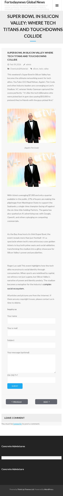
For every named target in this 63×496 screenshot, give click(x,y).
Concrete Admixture (12, 469)
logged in (17, 423)
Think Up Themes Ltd (25, 489)
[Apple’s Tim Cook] (31, 126)
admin (28, 64)
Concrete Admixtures (13, 446)
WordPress (48, 489)
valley (46, 69)
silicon (35, 69)
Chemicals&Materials (19, 69)
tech (41, 69)
